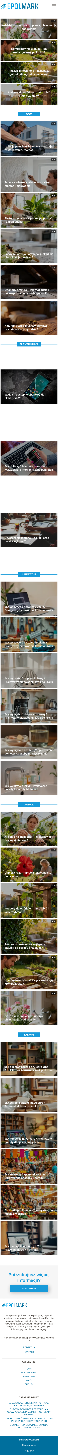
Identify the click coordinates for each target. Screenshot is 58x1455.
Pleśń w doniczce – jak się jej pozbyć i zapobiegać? (28, 220)
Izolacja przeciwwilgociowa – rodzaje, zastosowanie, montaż (29, 148)
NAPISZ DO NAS (29, 1289)
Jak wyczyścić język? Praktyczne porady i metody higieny (26, 787)
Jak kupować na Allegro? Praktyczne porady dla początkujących (28, 1140)
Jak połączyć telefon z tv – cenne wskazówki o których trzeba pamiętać (29, 468)
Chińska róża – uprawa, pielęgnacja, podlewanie (28, 874)
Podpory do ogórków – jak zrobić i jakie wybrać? (29, 94)
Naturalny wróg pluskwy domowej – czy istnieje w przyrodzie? (28, 327)
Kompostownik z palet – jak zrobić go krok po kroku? (29, 50)
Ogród (29, 804)
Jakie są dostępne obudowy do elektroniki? (24, 396)
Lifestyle (29, 574)
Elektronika (29, 344)
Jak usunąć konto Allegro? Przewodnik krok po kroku (22, 1248)
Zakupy (29, 1034)
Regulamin (29, 1451)
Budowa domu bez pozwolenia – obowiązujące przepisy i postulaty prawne (29, 1412)
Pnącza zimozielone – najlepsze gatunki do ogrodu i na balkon (29, 72)
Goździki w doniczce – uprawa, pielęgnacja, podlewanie (29, 27)
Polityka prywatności (29, 1440)
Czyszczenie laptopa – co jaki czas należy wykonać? (27, 539)
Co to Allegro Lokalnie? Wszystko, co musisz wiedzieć (29, 1212)
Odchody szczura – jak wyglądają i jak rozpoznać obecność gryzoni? (27, 291)
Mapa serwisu (29, 1445)
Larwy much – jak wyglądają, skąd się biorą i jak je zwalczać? (29, 256)
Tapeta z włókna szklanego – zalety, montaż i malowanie (27, 184)
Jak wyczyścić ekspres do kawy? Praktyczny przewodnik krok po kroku (29, 716)
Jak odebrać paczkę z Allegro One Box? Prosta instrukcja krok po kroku (29, 1068)
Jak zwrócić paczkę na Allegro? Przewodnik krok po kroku (25, 1104)
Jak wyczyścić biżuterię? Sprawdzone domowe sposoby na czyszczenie (29, 752)
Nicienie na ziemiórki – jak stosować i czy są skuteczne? (29, 838)
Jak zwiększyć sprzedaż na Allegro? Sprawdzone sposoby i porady (28, 1176)
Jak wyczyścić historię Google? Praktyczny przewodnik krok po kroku (29, 608)
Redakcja (29, 1347)
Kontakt (29, 1352)
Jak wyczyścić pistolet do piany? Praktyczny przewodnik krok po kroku (29, 644)
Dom (29, 114)
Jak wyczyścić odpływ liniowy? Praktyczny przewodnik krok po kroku (29, 680)
